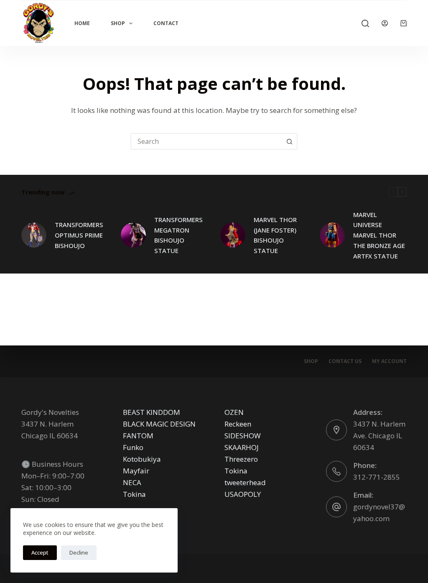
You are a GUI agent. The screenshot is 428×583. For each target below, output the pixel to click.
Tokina (134, 494)
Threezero (241, 459)
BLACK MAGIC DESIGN (159, 424)
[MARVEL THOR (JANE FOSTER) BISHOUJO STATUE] (232, 235)
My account (389, 361)
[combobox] (206, 141)
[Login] (385, 23)
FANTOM (138, 435)
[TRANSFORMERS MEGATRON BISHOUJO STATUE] (133, 235)
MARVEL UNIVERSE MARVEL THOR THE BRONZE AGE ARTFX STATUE (379, 235)
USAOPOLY (242, 494)
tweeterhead (245, 482)
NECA (132, 482)
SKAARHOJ (241, 447)
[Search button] (289, 141)
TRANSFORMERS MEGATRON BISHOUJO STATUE (178, 235)
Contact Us (345, 361)
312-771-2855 (376, 477)
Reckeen (237, 424)
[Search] (365, 23)
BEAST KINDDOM (151, 412)
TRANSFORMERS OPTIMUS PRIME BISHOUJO (79, 235)
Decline (78, 552)
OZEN (234, 412)
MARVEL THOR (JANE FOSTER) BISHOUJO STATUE (275, 235)
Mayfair (136, 471)
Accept (39, 552)
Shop (118, 23)
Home (82, 23)
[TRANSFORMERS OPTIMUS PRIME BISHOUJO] (33, 235)
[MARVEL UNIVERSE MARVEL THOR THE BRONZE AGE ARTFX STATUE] (332, 235)
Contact (165, 23)
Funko (133, 447)
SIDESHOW (242, 435)
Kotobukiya (142, 459)
